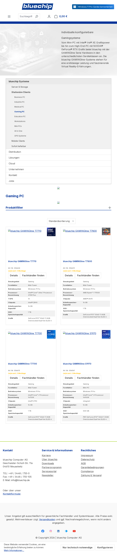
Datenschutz (88, 459)
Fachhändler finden (33, 275)
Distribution (15, 151)
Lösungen (14, 157)
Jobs (11, 181)
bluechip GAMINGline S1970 (77, 364)
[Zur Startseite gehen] (37, 6)
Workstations (19, 121)
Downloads (48, 463)
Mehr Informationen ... (14, 550)
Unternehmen (16, 169)
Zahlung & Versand (91, 475)
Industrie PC (19, 102)
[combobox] (25, 16)
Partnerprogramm (51, 467)
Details (14, 275)
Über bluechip (49, 459)
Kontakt (13, 175)
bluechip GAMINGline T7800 (77, 261)
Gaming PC (19, 112)
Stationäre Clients (21, 92)
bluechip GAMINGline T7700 (22, 364)
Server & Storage (20, 87)
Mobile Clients (18, 141)
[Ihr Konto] (49, 16)
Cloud (12, 163)
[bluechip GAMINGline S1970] (86, 346)
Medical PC (19, 107)
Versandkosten (47, 519)
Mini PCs (18, 126)
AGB (83, 463)
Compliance (87, 471)
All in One (18, 131)
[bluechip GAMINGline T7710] (31, 243)
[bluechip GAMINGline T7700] (31, 346)
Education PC (20, 116)
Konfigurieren (105, 547)
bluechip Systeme (19, 81)
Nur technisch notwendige (77, 547)
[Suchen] (36, 16)
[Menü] (9, 16)
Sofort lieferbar (19, 146)
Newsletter (48, 475)
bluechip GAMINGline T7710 (22, 261)
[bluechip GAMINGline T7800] (86, 243)
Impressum (87, 455)
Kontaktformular (12, 493)
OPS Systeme (20, 136)
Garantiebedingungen (92, 467)
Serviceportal (49, 471)
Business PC (19, 97)
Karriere (46, 455)
